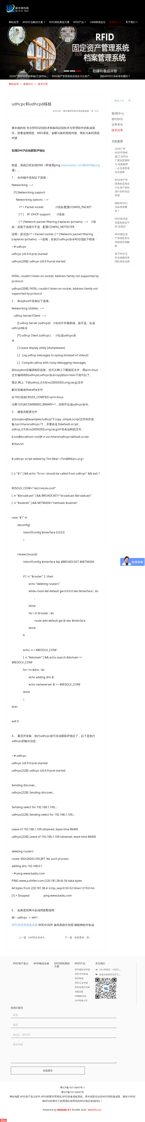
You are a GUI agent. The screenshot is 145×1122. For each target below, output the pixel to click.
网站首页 (14, 22)
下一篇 (81, 937)
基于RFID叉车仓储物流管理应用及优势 (122, 257)
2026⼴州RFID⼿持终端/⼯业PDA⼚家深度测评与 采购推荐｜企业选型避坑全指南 (29, 76)
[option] (72, 76)
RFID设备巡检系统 (72, 1096)
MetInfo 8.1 (64, 1109)
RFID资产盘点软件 (30, 1096)
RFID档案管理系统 (51, 1096)
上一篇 (35, 937)
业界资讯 (117, 124)
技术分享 (43, 84)
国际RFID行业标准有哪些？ (115, 76)
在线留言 (48, 1070)
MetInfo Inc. (95, 1109)
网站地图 (14, 1096)
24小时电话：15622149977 (112, 969)
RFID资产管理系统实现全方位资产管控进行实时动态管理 (72, 76)
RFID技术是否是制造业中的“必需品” (122, 222)
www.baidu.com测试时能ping (80, 165)
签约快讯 (117, 119)
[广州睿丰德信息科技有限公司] (17, 9)
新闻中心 (28, 84)
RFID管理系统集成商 (25, 925)
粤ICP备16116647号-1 (72, 1087)
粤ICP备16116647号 (72, 1092)
